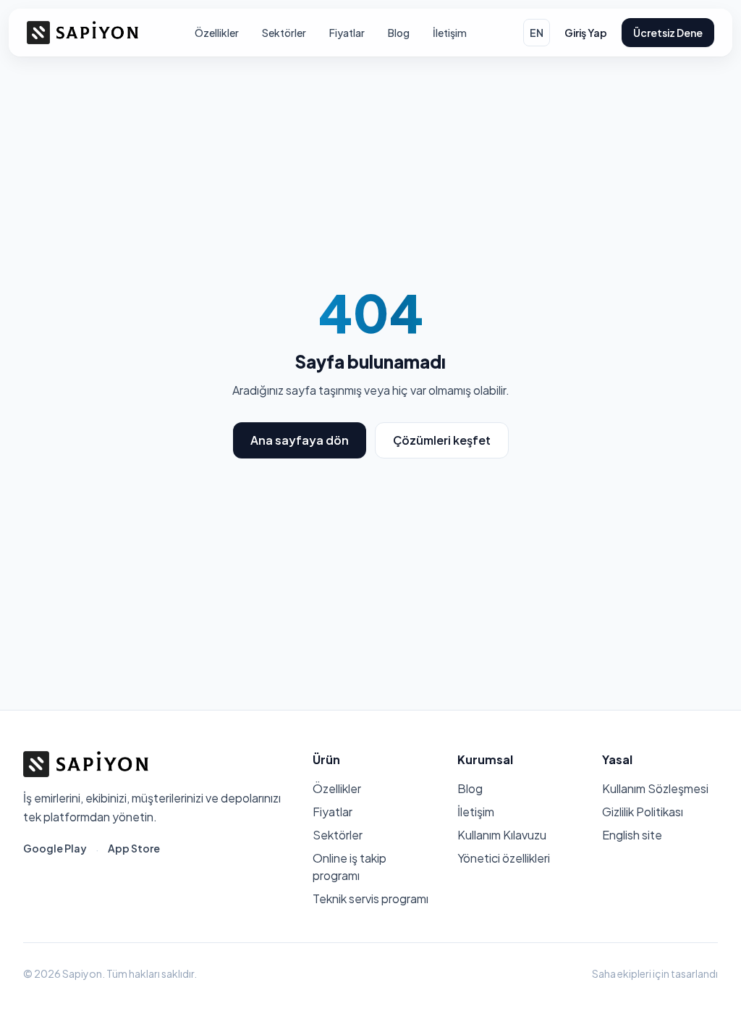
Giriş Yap (585, 32)
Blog (399, 32)
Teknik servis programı (370, 898)
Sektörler (284, 32)
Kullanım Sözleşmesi (655, 788)
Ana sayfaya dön (299, 440)
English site (632, 834)
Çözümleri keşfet (442, 440)
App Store (134, 848)
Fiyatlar (347, 32)
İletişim (450, 32)
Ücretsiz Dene (668, 32)
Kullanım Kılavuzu (501, 834)
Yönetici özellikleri (503, 858)
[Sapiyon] (83, 32)
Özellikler (217, 32)
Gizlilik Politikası (642, 811)
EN (536, 32)
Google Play (55, 848)
